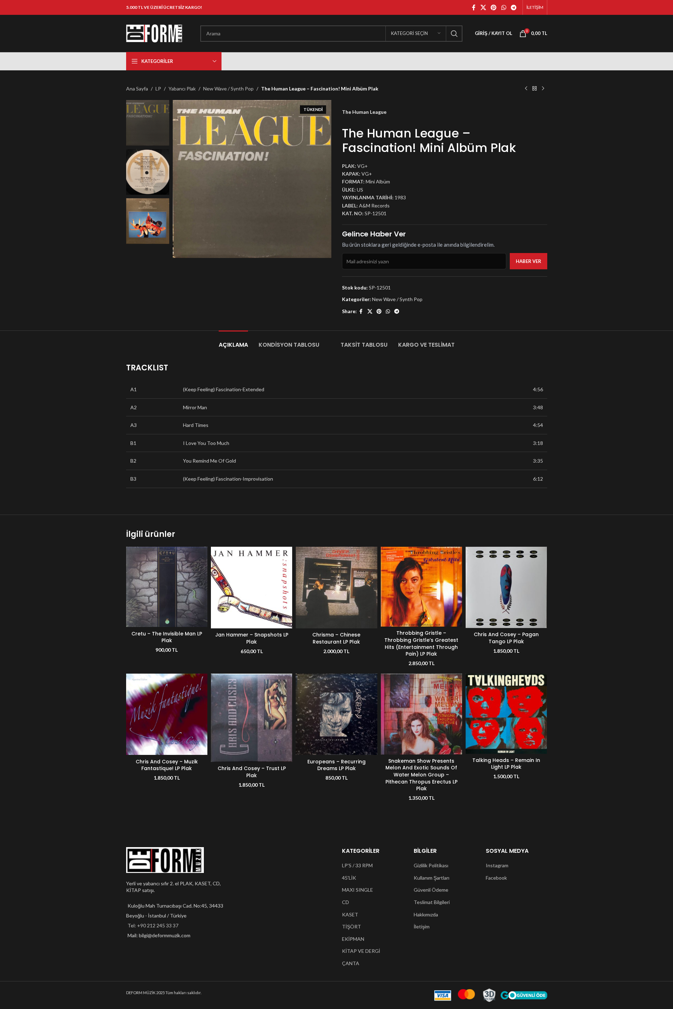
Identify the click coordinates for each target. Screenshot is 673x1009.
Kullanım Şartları (431, 878)
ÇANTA (350, 963)
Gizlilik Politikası (431, 865)
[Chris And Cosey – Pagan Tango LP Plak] (506, 587)
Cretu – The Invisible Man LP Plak (166, 637)
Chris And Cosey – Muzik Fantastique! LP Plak (167, 765)
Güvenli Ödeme (431, 890)
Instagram (497, 865)
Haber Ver (528, 261)
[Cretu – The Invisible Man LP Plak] (166, 587)
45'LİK (349, 878)
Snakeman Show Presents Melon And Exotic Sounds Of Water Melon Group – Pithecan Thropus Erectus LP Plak (421, 774)
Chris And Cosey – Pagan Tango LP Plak (506, 638)
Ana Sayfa (137, 89)
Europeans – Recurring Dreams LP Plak (336, 765)
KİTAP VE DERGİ (361, 951)
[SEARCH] (454, 33)
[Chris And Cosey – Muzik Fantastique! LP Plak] (166, 714)
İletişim (422, 926)
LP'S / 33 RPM (357, 865)
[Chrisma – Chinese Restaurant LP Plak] (336, 587)
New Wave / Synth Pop (228, 89)
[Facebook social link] (474, 7)
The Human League (364, 112)
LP (158, 89)
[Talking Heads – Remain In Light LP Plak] (506, 714)
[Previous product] (526, 88)
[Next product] (543, 88)
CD (345, 902)
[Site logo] (154, 33)
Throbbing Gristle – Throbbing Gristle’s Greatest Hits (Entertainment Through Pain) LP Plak (421, 643)
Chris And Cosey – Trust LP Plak (252, 772)
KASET (350, 914)
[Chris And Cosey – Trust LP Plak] (251, 718)
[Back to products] (534, 88)
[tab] (233, 341)
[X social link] (483, 7)
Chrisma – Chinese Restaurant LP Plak (336, 638)
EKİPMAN (353, 939)
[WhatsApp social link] (503, 7)
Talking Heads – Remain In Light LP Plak (506, 764)
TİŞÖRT (351, 926)
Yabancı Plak (182, 89)
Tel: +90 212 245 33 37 (153, 925)
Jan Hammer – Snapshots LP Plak (251, 638)
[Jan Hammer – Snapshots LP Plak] (251, 587)
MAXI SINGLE (357, 890)
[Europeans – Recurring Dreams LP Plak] (336, 714)
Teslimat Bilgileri (432, 902)
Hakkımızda (426, 914)
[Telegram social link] (513, 7)
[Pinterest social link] (494, 7)
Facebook (496, 878)
